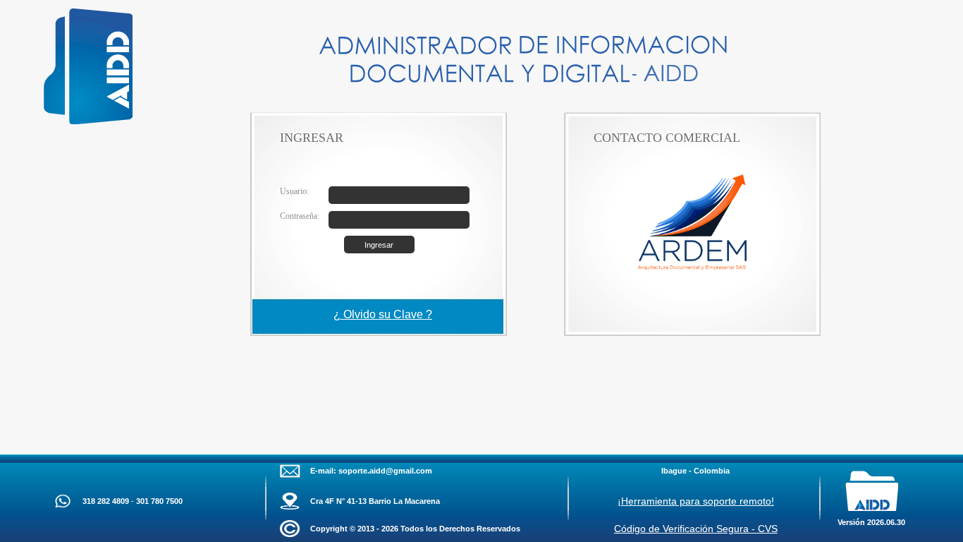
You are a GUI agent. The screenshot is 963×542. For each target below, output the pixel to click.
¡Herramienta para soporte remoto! (696, 501)
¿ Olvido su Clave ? (382, 314)
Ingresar (378, 245)
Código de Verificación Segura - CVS (696, 528)
